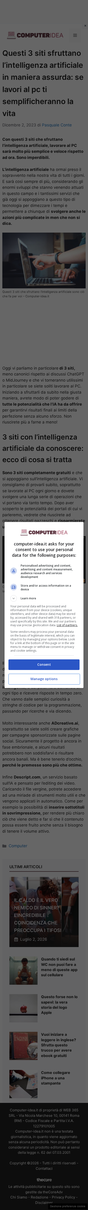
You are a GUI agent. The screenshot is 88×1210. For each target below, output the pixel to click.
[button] (44, 598)
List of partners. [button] (67, 625)
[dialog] (44, 605)
